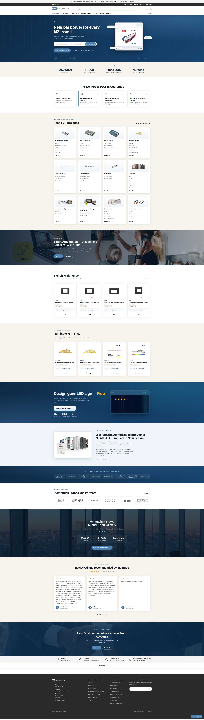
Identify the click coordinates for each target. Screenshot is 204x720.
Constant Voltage (108, 178)
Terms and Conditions (139, 711)
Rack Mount (57, 152)
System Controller (83, 180)
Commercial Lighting (133, 152)
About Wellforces (100, 459)
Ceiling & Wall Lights (133, 147)
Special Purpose (107, 216)
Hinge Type (106, 211)
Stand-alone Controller (84, 178)
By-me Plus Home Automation (86, 213)
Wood (130, 187)
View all (57, 155)
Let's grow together (139, 660)
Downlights (131, 145)
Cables (130, 211)
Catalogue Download (115, 682)
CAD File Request (114, 691)
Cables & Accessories (135, 209)
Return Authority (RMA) (116, 694)
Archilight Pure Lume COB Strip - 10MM (89, 362)
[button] (151, 9)
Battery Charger (58, 150)
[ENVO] (142, 500)
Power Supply (55, 13)
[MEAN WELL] (61, 500)
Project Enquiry (114, 685)
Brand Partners (92, 688)
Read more (58, 256)
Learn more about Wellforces (101, 547)
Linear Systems (58, 178)
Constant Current (108, 176)
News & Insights (100, 13)
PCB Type (82, 150)
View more (145, 279)
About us (90, 682)
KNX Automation (83, 215)
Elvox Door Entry (58, 213)
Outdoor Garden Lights (60, 176)
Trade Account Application (116, 697)
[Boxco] (110, 500)
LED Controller (84, 173)
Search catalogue (90, 44)
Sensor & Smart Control (85, 176)
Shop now (68, 256)
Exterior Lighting (60, 173)
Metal (130, 183)
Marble (130, 180)
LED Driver (57, 147)
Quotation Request (114, 700)
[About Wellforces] (72, 444)
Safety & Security (60, 209)
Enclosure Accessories (109, 218)
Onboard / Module (84, 147)
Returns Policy (149, 711)
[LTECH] (93, 500)
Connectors (131, 213)
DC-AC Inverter (108, 140)
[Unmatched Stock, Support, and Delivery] (102, 533)
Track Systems (132, 150)
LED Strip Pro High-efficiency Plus (112, 362)
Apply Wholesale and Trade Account (134, 4)
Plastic (130, 185)
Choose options (65, 373)
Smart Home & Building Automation (87, 209)
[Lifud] (126, 500)
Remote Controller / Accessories (111, 147)
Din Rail (56, 143)
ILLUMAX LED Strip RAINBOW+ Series (138, 362)
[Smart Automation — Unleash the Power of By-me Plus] (102, 247)
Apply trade (107, 647)
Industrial (74, 13)
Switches (132, 173)
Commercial (57, 180)
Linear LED (131, 143)
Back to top (102, 665)
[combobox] (106, 9)
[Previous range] (55, 58)
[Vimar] (77, 500)
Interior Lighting (134, 140)
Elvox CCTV (57, 211)
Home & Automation (86, 13)
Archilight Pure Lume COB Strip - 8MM (64, 362)
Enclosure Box (108, 209)
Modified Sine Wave (108, 145)
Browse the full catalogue (142, 123)
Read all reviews (101, 615)
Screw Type (106, 213)
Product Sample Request (116, 703)
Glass (130, 176)
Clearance (149, 13)
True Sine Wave (107, 143)
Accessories (131, 216)
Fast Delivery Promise (94, 694)
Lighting (65, 13)
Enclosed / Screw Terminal (60, 145)
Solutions (108, 13)
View (65, 314)
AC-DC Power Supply (61, 140)
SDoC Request (113, 688)
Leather (130, 178)
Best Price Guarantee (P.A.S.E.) (96, 691)
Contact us (149, 4)
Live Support (197, 716)
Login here (96, 647)
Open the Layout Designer (63, 408)
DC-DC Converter (85, 140)
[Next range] (74, 58)
